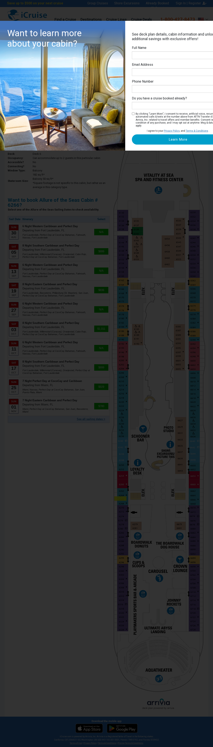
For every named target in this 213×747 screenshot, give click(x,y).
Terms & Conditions (197, 130)
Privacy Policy (172, 130)
